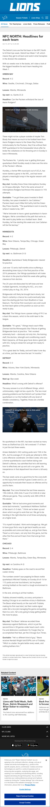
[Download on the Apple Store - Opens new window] (16, 745)
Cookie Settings (25, 789)
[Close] (46, 760)
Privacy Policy (30, 785)
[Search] (42, 17)
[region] (25, 782)
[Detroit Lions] (25, 756)
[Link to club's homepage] (4, 17)
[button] (25, 119)
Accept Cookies (25, 803)
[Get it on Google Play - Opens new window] (32, 746)
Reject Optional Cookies (25, 796)
